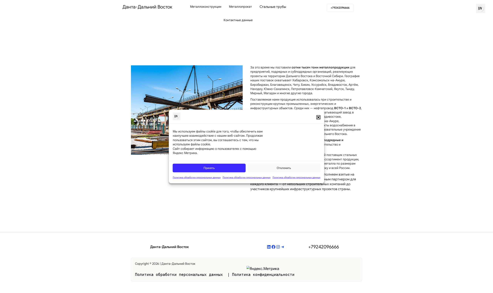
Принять (209, 168)
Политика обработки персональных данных (197, 177)
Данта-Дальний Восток (147, 7)
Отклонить (284, 168)
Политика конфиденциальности (263, 274)
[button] (318, 117)
